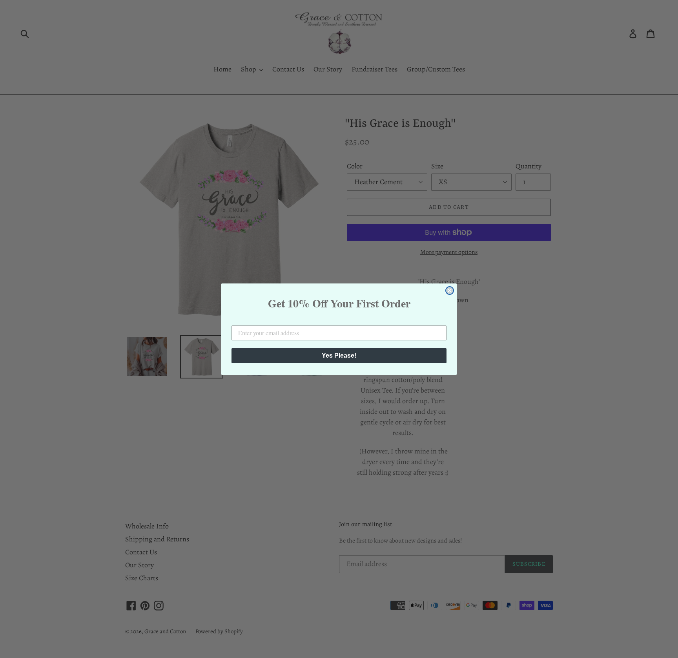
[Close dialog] (450, 290)
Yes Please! (339, 355)
